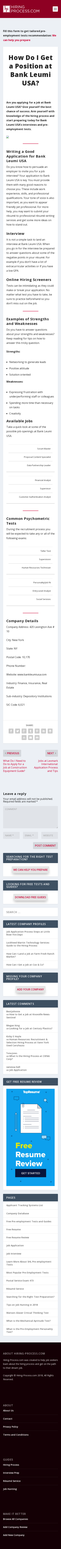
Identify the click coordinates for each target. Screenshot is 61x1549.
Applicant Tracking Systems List (24, 1205)
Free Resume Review (17, 1237)
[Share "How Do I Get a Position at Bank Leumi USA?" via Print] (37, 737)
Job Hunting (10, 1488)
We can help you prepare (30, 870)
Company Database (17, 1213)
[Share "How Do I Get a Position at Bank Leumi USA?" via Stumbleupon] (24, 737)
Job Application (18, 1069)
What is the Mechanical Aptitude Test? (28, 1320)
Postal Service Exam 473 (20, 1280)
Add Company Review (15, 1527)
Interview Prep (11, 1472)
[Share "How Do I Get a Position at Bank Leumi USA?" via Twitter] (17, 731)
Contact (7, 1418)
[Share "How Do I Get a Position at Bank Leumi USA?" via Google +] (24, 731)
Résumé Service (15, 1288)
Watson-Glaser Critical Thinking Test (27, 1312)
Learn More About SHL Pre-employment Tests (28, 1263)
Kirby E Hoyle (13, 1036)
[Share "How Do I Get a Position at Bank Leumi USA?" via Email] (30, 737)
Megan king (13, 1025)
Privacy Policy (10, 1426)
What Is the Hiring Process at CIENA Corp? (28, 1057)
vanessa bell (13, 1067)
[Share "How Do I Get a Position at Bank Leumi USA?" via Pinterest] (37, 731)
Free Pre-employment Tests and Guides (28, 1221)
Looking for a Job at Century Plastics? (30, 1028)
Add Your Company (30, 989)
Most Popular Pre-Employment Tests (27, 1272)
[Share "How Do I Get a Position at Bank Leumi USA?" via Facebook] (11, 731)
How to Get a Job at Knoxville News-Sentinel (28, 1016)
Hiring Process (11, 1464)
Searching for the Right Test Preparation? (30, 1296)
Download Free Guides (30, 897)
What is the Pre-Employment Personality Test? (29, 1330)
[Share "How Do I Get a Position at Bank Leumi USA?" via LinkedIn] (43, 731)
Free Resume (13, 1229)
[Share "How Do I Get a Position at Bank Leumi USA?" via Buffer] (50, 731)
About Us (8, 1410)
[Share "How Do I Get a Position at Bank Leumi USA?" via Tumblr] (30, 731)
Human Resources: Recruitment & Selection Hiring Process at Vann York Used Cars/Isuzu (27, 1042)
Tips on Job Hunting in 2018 (22, 1304)
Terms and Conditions (15, 1434)
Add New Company (14, 1535)
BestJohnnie (13, 1011)
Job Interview (13, 1253)
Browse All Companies (15, 1519)
